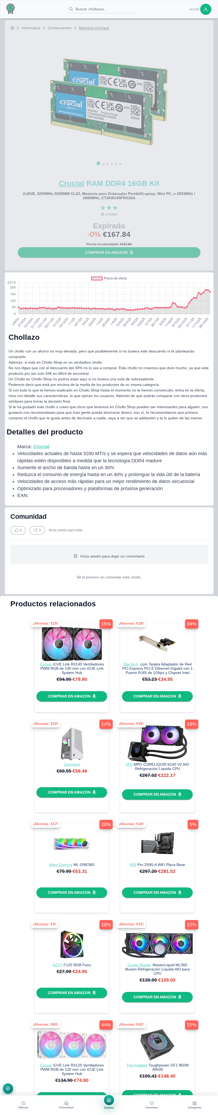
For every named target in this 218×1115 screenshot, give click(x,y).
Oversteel (72, 764)
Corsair (46, 664)
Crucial (71, 183)
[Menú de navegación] (8, 1088)
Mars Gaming (60, 865)
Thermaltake (137, 1065)
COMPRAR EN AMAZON (106, 252)
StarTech (130, 664)
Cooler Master (140, 965)
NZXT (57, 965)
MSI (129, 764)
